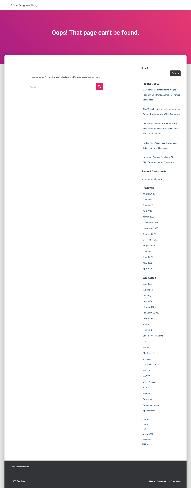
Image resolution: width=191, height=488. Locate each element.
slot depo (145, 419)
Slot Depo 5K (149, 353)
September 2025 (151, 240)
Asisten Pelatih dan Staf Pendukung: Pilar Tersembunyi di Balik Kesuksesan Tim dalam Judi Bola (161, 128)
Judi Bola (147, 284)
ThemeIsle (176, 481)
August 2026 (149, 194)
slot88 (146, 387)
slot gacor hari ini (151, 364)
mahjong (147, 295)
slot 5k (144, 429)
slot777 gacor (149, 382)
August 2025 (149, 245)
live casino (148, 290)
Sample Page (19, 481)
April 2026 (148, 211)
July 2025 (147, 251)
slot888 (146, 393)
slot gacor (147, 359)
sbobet (146, 324)
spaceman (146, 439)
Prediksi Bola (149, 318)
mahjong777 (147, 434)
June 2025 (148, 257)
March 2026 (148, 217)
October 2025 (149, 234)
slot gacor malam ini (19, 466)
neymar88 (148, 301)
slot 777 (146, 347)
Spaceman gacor (151, 405)
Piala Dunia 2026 (151, 313)
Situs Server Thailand (153, 336)
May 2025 (147, 263)
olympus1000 (149, 307)
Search (144, 68)
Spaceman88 (149, 410)
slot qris (146, 370)
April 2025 (148, 268)
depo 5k (145, 444)
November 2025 (150, 228)
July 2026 (147, 199)
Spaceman (148, 399)
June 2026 (148, 205)
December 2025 (150, 222)
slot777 (146, 376)
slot (144, 341)
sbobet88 (147, 330)
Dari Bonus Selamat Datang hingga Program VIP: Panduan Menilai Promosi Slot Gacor (161, 95)
